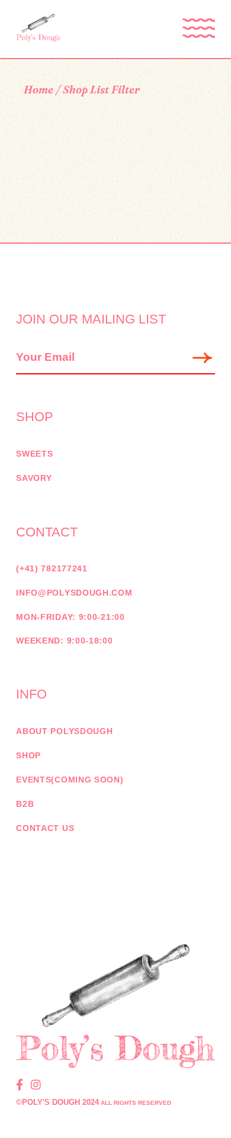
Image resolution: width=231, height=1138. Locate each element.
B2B (25, 804)
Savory (34, 478)
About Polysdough (64, 731)
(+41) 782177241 (52, 568)
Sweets (34, 453)
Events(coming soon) (69, 779)
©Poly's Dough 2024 (57, 1102)
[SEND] (203, 358)
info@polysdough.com (74, 592)
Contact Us (45, 828)
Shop (28, 755)
